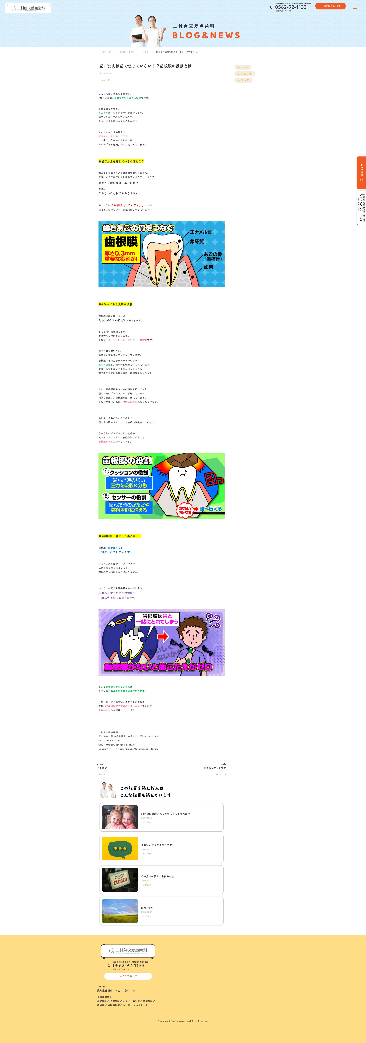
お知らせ (246, 73)
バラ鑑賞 (102, 767)
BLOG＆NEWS (127, 51)
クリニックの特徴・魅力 (231, 943)
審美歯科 (176, 972)
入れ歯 (174, 986)
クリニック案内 (226, 948)
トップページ (104, 51)
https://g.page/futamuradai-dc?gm (137, 748)
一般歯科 (176, 976)
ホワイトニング (179, 962)
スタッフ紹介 (225, 953)
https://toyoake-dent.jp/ (120, 744)
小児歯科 (176, 953)
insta (244, 67)
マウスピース (178, 990)
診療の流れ (224, 962)
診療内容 (174, 948)
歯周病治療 (177, 981)
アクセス (223, 957)
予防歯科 (176, 957)
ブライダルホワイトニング (185, 967)
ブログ (145, 51)
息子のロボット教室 (215, 767)
